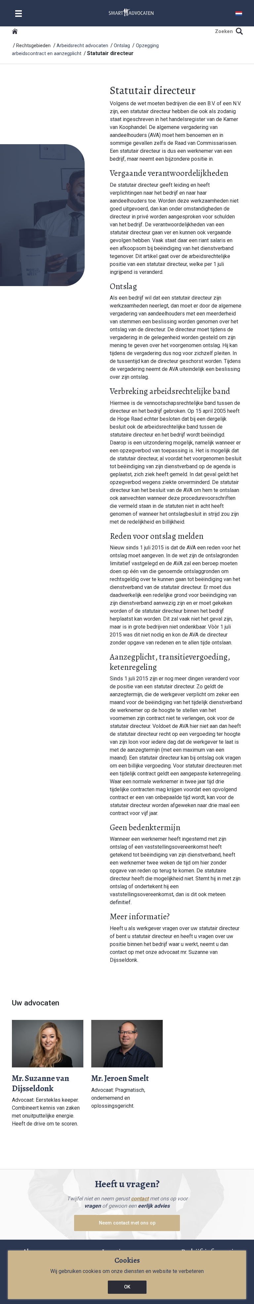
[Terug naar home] (15, 31)
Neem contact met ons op (127, 1223)
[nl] (131, 12)
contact (139, 1198)
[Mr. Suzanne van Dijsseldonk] (47, 1043)
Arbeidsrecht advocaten (82, 46)
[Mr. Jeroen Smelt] (127, 1043)
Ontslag (122, 46)
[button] (238, 13)
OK (127, 1287)
